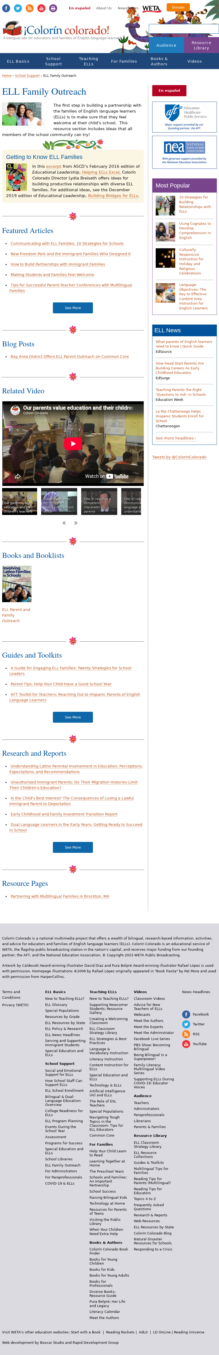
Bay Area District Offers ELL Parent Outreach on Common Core (70, 356)
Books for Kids (102, 1270)
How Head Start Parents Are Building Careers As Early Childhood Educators (180, 368)
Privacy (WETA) (15, 1005)
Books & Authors (159, 61)
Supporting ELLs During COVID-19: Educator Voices (154, 1083)
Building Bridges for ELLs (113, 195)
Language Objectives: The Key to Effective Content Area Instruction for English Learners (193, 296)
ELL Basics (18, 61)
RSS (30, 8)
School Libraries (59, 1159)
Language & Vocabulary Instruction (108, 1051)
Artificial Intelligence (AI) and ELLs (107, 1093)
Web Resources (147, 1221)
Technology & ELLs (105, 1085)
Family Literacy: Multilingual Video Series (149, 1069)
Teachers (141, 1103)
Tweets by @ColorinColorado (179, 457)
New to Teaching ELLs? (64, 999)
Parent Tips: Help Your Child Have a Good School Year (61, 684)
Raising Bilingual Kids (108, 1198)
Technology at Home (107, 1203)
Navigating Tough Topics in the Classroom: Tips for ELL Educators (106, 1123)
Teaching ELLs (88, 61)
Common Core (101, 1135)
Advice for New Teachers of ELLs (148, 1007)
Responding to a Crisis (153, 1249)
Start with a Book (86, 1332)
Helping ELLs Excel (100, 172)
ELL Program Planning (64, 1121)
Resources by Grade (62, 1017)
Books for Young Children (103, 1261)
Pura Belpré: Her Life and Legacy (107, 1304)
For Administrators (61, 1171)
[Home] (56, 33)
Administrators (146, 1109)
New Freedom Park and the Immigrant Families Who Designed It (71, 254)
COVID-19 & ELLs (60, 1183)
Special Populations (62, 1011)
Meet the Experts (148, 1027)
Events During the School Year (60, 1129)
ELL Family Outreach (62, 1165)
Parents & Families (150, 1127)
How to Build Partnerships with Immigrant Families (58, 264)
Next (76, 523)
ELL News (167, 330)
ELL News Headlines (62, 1035)
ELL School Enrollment (64, 1091)
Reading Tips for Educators (148, 1191)
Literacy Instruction (106, 1059)
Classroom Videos (149, 999)
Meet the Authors (104, 1318)
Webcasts (142, 1015)
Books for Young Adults (109, 1275)
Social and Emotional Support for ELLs (63, 1073)
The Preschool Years (106, 1171)
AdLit (143, 1332)
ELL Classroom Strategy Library (103, 1031)
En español (79, 8)
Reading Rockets (120, 1332)
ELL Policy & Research (64, 1029)
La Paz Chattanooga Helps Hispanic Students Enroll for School (180, 416)
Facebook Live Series (152, 1039)
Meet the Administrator (154, 1033)
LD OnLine (162, 1332)
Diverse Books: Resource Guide (102, 1294)
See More (73, 308)
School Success (102, 1191)
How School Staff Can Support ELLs (63, 1083)
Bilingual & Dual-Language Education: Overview (63, 1101)
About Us (104, 8)
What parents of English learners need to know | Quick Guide (184, 344)
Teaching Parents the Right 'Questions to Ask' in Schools (181, 392)
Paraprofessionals (149, 1115)
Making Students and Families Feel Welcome (52, 275)
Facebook (6, 8)
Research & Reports (150, 1215)
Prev (64, 523)
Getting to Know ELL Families (44, 157)
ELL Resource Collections (145, 1155)
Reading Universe (189, 1332)
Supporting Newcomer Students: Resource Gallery (108, 1009)
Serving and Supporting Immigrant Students (65, 1043)
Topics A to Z (145, 1199)
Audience (167, 45)
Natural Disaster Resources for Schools (153, 1241)
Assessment (55, 1137)
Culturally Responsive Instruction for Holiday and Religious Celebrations (191, 261)
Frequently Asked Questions (149, 1207)
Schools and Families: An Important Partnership (108, 1181)
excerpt (53, 166)
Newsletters (128, 8)
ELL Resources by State (65, 1023)
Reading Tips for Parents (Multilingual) (152, 1181)
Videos (194, 61)
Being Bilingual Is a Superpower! (150, 1057)
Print (53, 8)
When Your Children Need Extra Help (106, 1232)
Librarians (142, 1121)
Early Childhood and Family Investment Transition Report (64, 814)
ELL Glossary (56, 1005)
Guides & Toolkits (149, 1163)
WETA (152, 8)
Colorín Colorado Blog (152, 1233)
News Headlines (196, 992)
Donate (178, 7)
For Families (124, 61)
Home (6, 76)
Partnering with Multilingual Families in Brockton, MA (60, 896)
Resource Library (202, 45)
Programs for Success (64, 1143)
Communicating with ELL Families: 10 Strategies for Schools (67, 243)
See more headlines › (176, 438)
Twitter (18, 8)
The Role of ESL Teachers (102, 1103)
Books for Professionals (101, 1284)
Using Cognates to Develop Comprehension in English (195, 231)
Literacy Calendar (104, 1312)
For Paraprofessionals (63, 1177)
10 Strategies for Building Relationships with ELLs (195, 204)
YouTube (41, 8)
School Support (53, 61)
